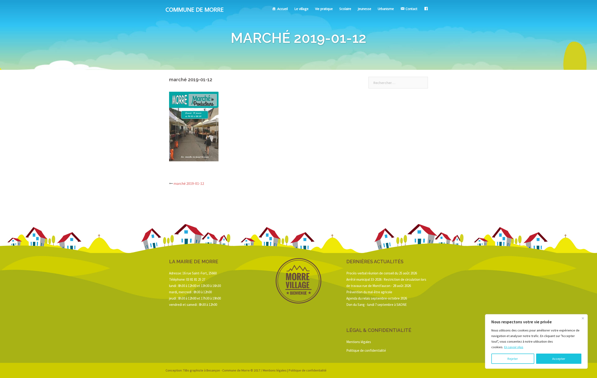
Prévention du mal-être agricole (369, 292)
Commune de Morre (195, 10)
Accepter (558, 359)
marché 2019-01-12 (189, 183)
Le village (301, 9)
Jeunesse (364, 9)
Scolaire (345, 9)
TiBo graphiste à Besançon (201, 370)
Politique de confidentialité (366, 350)
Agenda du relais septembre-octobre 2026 (376, 298)
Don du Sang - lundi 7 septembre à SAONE (376, 304)
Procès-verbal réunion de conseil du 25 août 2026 (381, 273)
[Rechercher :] (398, 82)
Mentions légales (358, 342)
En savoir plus (513, 347)
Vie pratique (324, 9)
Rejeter (512, 359)
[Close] (583, 318)
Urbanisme (386, 9)
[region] (536, 341)
